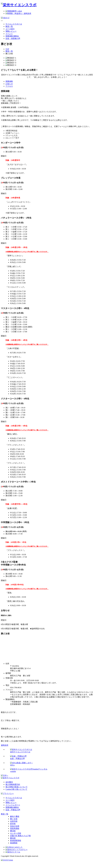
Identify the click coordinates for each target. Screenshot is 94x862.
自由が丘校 (14, 826)
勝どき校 (13, 819)
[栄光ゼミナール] (13, 852)
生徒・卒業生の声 (13, 810)
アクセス (9, 86)
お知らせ (9, 84)
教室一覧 (9, 26)
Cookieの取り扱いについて (16, 789)
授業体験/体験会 (12, 36)
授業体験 (9, 81)
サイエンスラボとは (14, 24)
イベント (9, 34)
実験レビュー (11, 31)
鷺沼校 (13, 831)
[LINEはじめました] (14, 847)
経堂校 (13, 824)
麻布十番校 (14, 816)
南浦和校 (13, 843)
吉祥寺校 (13, 821)
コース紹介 (10, 29)
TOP (7, 49)
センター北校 (15, 833)
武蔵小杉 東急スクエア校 (20, 836)
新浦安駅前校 (15, 840)
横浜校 (13, 838)
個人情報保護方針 (13, 784)
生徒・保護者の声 (13, 38)
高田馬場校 (14, 828)
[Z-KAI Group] (7, 860)
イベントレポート (13, 805)
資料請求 (4, 745)
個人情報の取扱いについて (17, 787)
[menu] (2, 20)
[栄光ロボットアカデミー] (17, 850)
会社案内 (9, 782)
